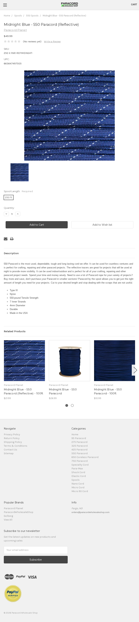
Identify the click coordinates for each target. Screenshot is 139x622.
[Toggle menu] (5, 5)
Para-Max (77, 468)
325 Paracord (79, 445)
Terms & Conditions (15, 445)
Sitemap (9, 453)
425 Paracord (79, 449)
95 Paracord (78, 438)
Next (135, 370)
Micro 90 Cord (79, 491)
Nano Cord (77, 483)
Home (7, 15)
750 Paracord (79, 460)
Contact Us (10, 449)
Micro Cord (77, 487)
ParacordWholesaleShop (18, 512)
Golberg (8, 515)
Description (11, 253)
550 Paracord (79, 453)
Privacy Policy (12, 434)
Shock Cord (78, 472)
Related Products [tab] (15, 331)
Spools (18, 15)
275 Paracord (79, 442)
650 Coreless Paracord (84, 457)
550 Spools (32, 15)
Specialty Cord (80, 464)
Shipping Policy (13, 442)
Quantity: (9, 207)
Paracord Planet (13, 508)
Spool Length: (18, 191)
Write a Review (52, 41)
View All (8, 519)
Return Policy (12, 438)
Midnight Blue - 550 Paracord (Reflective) (64, 15)
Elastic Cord (78, 476)
